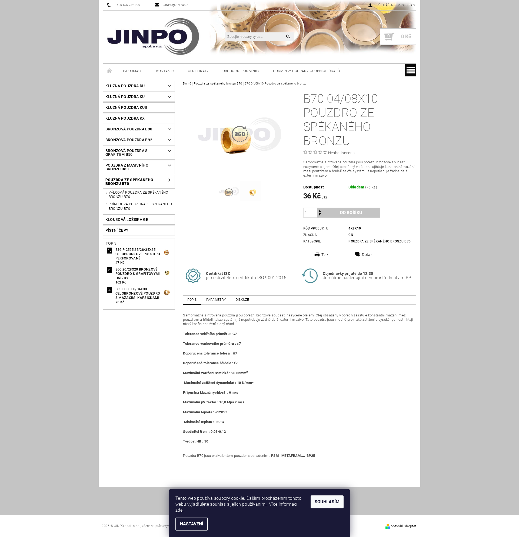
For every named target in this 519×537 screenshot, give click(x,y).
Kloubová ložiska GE (126, 219)
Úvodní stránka (109, 71)
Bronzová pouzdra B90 (128, 129)
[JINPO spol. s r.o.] (153, 36)
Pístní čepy (117, 230)
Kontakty (165, 71)
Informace (133, 71)
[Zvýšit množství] (319, 210)
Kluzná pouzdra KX (125, 118)
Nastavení (191, 523)
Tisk (324, 254)
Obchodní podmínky (241, 71)
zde (178, 510)
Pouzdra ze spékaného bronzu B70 (129, 182)
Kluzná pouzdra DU (125, 86)
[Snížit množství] (319, 215)
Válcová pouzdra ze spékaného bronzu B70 (138, 194)
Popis (192, 300)
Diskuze (242, 300)
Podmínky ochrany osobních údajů (306, 71)
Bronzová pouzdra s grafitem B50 (126, 152)
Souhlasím (327, 501)
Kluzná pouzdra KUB (126, 107)
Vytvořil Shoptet (403, 526)
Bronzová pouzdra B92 (128, 140)
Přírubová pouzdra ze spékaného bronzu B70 (140, 206)
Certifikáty (198, 71)
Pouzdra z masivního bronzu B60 (126, 167)
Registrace (407, 5)
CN (350, 235)
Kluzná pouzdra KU (125, 96)
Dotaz (367, 254)
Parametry (216, 300)
